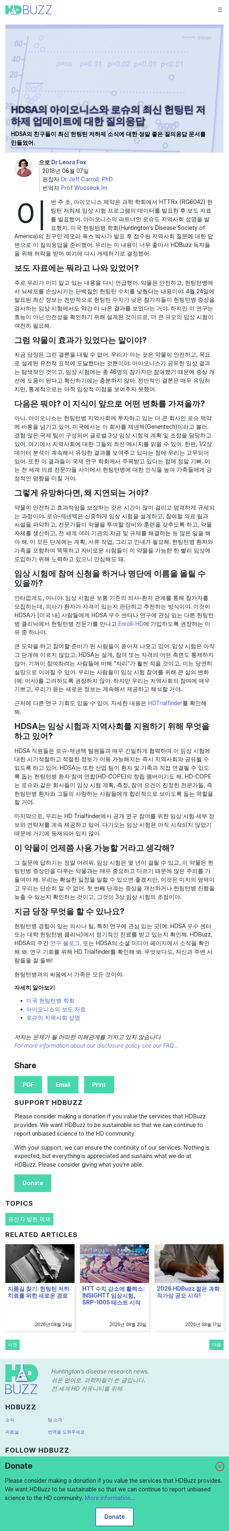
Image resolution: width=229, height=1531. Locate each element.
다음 (216, 1344)
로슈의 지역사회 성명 (53, 1017)
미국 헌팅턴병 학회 (50, 1000)
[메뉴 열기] (220, 9)
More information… (110, 1497)
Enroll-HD (130, 623)
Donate (33, 1183)
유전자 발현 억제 (29, 1219)
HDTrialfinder (165, 703)
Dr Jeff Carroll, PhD (87, 179)
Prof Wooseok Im (84, 187)
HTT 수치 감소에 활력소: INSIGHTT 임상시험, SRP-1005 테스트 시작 (113, 1295)
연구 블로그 (65, 943)
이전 (12, 1344)
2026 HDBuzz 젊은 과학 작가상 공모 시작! (188, 1292)
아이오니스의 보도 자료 (56, 1009)
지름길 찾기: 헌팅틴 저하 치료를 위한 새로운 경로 (38, 1292)
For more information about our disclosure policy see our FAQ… (96, 1045)
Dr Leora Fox (68, 162)
